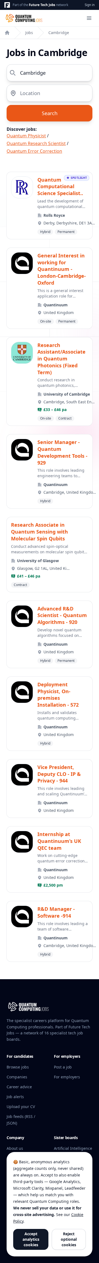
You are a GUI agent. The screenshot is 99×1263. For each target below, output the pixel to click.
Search (49, 113)
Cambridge (58, 32)
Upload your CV (21, 1106)
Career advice (19, 1086)
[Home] (7, 32)
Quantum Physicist (26, 136)
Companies (17, 1076)
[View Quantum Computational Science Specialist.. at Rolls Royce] (49, 205)
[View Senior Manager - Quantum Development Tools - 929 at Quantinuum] (49, 471)
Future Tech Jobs (42, 5)
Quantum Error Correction (34, 151)
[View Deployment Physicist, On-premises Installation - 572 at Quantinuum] (49, 714)
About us (15, 1148)
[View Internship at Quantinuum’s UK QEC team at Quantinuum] (49, 859)
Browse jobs (18, 1067)
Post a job (63, 1067)
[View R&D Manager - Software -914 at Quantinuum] (49, 931)
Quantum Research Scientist (36, 143)
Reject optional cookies (69, 1239)
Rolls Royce (54, 215)
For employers (67, 1076)
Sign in (90, 5)
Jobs (29, 32)
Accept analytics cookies (31, 1239)
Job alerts (15, 1096)
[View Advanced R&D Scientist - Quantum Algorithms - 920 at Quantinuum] (49, 634)
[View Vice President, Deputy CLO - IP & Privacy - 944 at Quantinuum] (49, 788)
